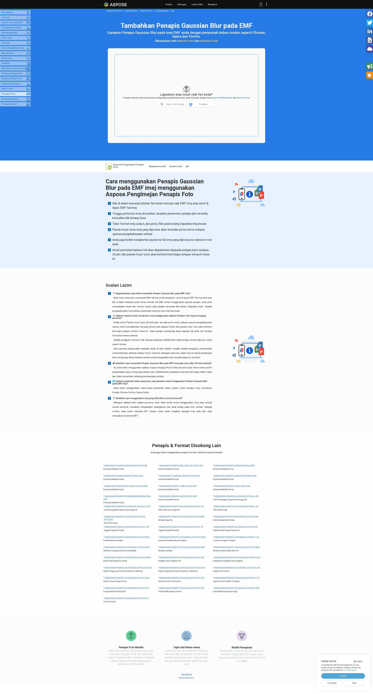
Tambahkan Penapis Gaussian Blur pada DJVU (236, 568)
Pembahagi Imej (10, 99)
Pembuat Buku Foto (12, 78)
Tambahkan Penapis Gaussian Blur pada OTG (236, 578)
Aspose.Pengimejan (243, 651)
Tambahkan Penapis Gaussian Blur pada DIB (235, 517)
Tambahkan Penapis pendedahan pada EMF (125, 466)
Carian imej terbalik (11, 22)
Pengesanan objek (11, 27)
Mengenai (212, 4)
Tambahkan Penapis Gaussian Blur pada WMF (181, 547)
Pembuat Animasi (10, 83)
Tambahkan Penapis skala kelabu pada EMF (180, 466)
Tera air (5, 17)
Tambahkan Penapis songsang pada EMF (234, 466)
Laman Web (197, 4)
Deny (354, 683)
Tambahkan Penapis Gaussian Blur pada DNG (126, 578)
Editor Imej (7, 88)
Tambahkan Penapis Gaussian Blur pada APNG (182, 537)
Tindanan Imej (9, 104)
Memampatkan (9, 32)
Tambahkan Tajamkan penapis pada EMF (179, 476)
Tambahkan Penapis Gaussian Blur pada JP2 (181, 506)
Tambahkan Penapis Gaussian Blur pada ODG (181, 578)
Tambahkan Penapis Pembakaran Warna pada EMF (127, 497)
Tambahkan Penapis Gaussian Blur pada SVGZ (236, 557)
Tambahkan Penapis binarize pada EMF (123, 476)
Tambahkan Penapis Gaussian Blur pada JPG (236, 496)
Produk (169, 4)
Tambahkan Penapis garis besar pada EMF (235, 476)
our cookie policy (349, 670)
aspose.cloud (209, 41)
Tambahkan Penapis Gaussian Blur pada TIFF (126, 527)
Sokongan (181, 4)
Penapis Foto (8, 94)
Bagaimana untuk (157, 166)
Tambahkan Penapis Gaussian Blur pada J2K (236, 506)
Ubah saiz (6, 37)
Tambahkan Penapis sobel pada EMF (231, 486)
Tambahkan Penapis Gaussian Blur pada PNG (126, 537)
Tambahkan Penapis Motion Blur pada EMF (125, 486)
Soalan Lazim (175, 166)
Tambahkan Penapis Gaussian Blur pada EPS (126, 588)
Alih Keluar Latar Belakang (15, 68)
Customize (332, 683)
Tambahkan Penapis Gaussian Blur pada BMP (181, 517)
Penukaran (7, 12)
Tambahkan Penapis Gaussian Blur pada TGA (236, 537)
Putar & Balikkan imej (12, 48)
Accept (343, 676)
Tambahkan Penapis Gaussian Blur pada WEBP (127, 557)
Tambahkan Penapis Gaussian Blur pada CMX (236, 588)
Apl (187, 166)
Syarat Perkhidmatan (222, 98)
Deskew (5, 63)
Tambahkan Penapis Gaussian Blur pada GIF (235, 527)
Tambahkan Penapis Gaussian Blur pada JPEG (127, 506)
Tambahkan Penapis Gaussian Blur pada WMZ (236, 547)
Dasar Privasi (243, 98)
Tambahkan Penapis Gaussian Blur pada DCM (181, 568)
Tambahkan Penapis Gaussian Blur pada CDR (181, 588)
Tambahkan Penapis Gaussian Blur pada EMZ (126, 547)
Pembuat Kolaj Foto (11, 73)
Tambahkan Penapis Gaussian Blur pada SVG (181, 557)
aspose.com (185, 41)
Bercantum (7, 53)
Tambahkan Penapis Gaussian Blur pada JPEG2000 (124, 518)
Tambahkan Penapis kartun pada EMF (177, 496)
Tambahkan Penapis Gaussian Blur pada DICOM (127, 568)
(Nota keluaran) (186, 678)
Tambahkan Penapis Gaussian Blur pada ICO (126, 598)
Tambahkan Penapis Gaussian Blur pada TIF (180, 527)
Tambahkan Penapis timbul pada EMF (177, 486)
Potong (5, 43)
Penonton (6, 58)
